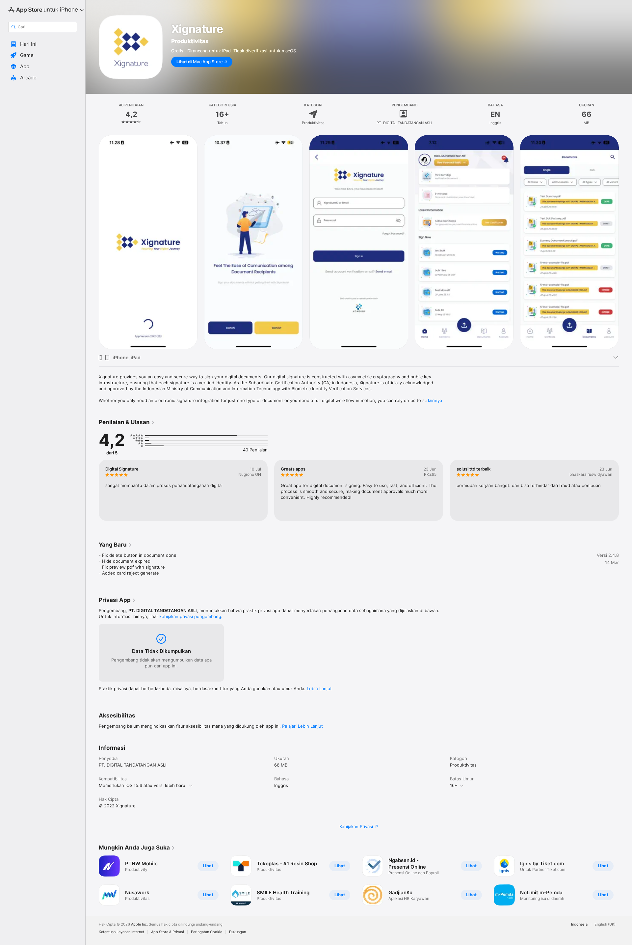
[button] (43, 44)
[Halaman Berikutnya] (625, 242)
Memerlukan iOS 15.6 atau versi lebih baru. (143, 785)
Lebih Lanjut (319, 688)
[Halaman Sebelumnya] (92, 242)
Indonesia (579, 924)
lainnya (435, 400)
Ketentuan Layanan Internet (121, 932)
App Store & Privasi (167, 932)
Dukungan (237, 932)
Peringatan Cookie (206, 932)
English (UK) (605, 924)
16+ (454, 785)
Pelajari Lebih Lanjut (302, 726)
